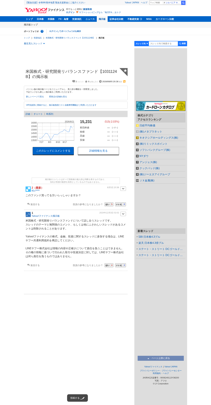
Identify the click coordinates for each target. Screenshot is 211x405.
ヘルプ (144, 2)
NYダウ (144, 156)
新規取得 (87, 9)
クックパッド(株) (149, 168)
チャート (38, 114)
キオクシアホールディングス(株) (158, 137)
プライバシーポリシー (150, 370)
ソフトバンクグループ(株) (154, 149)
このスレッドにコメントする (53, 150)
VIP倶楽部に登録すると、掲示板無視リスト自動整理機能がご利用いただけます (61, 105)
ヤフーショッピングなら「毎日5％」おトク (100, 12)
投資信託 (77, 19)
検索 (183, 3)
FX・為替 (63, 19)
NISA (149, 19)
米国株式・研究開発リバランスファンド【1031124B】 (70, 38)
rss (124, 81)
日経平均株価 (147, 125)
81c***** (36, 190)
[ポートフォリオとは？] (42, 31)
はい (109, 204)
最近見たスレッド (33, 43)
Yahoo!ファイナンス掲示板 (46, 216)
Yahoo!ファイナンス (153, 367)
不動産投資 (133, 19)
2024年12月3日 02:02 (109, 213)
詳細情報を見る (98, 150)
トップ (29, 19)
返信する (35, 204)
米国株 (51, 19)
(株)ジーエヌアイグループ (154, 174)
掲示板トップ (31, 24)
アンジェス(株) (148, 162)
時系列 (49, 114)
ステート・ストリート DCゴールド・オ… (161, 249)
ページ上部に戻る (160, 358)
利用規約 (157, 373)
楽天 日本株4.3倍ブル (151, 242)
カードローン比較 (165, 19)
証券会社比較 (116, 19)
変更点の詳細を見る (58, 96)
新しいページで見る (35, 96)
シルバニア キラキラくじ (173, 2)
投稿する (75, 398)
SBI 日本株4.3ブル (149, 236)
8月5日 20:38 (113, 187)
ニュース (90, 19)
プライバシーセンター (172, 370)
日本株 (40, 19)
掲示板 (102, 19)
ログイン (70, 12)
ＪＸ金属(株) (146, 180)
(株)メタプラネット (150, 131)
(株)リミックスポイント (153, 143)
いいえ (120, 204)
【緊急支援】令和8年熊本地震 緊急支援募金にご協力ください (55, 2)
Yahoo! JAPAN (132, 2)
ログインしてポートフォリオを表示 (65, 31)
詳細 (28, 114)
